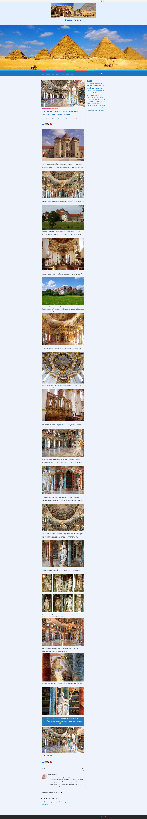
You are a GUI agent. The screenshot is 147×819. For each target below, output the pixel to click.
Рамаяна (88, 103)
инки (97, 107)
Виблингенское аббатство (56, 118)
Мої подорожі (69, 74)
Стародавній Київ (60, 72)
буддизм (94, 107)
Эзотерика (90, 72)
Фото (53, 74)
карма (99, 107)
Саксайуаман (93, 103)
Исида (97, 93)
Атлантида (99, 85)
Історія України (50, 72)
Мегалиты (95, 99)
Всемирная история (80, 72)
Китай (93, 97)
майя (102, 107)
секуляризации (73, 385)
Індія (91, 83)
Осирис (96, 101)
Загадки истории (46, 74)
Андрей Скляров (92, 85)
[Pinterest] (51, 123)
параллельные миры (90, 110)
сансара (96, 110)
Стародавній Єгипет (99, 103)
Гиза (103, 88)
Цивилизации (69, 72)
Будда (92, 88)
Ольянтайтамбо (90, 101)
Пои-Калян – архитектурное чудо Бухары (51, 768)
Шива (102, 106)
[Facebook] (43, 123)
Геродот (101, 88)
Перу (99, 101)
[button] (73, 72)
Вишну (97, 88)
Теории (57, 74)
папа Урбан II (71, 118)
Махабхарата (90, 99)
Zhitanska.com (73, 19)
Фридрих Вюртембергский (46, 119)
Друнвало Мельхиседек (93, 90)
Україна (98, 105)
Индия (93, 93)
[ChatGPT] (48, 123)
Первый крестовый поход (78, 118)
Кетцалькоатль (89, 97)
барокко (44, 118)
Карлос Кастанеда (92, 95)
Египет (101, 90)
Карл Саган (101, 93)
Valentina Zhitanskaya (51, 117)
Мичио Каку (101, 99)
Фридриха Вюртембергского (61, 424)
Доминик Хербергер (65, 118)
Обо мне (44, 72)
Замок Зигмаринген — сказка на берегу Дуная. (74, 769)
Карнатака (100, 95)
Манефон (101, 97)
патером (57, 720)
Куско (98, 97)
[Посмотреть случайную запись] (104, 73)
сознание (101, 110)
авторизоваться (65, 801)
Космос (62, 74)
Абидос (93, 83)
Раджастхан (103, 101)
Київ (96, 97)
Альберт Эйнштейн (98, 83)
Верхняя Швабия (49, 118)
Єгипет (88, 83)
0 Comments (63, 117)
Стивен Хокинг (92, 106)
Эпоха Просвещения (45, 108)
